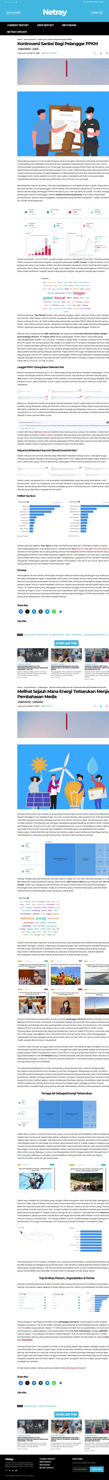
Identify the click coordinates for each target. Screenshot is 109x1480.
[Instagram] (9, 2)
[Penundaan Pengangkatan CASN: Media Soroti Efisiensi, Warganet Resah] (66, 655)
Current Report (30, 39)
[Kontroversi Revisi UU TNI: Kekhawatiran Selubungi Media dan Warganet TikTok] (32, 655)
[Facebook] (6, 2)
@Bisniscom (78, 548)
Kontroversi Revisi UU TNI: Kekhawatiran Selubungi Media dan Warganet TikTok (32, 667)
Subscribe (96, 1469)
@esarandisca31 (43, 432)
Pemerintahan (91, 664)
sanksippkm (76, 635)
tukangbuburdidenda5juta (95, 635)
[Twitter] (16, 2)
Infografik (44, 1465)
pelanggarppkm (56, 635)
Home (19, 39)
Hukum (35, 49)
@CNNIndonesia (98, 548)
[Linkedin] (13, 2)
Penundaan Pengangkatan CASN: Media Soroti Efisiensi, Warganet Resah (65, 667)
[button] (33, 392)
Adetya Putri (51, 53)
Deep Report (45, 1462)
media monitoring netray (36, 635)
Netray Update (46, 1468)
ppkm (67, 635)
